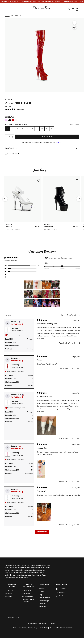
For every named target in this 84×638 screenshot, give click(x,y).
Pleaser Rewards (44, 598)
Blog (40, 595)
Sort (62, 315)
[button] (14, 109)
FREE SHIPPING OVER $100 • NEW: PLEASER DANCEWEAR (36, 1)
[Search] (69, 9)
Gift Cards (8, 596)
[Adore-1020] (61, 199)
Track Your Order (27, 596)
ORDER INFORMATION (28, 585)
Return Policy (26, 590)
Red (6, 120)
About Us (42, 589)
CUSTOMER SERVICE (12, 585)
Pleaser (9, 224)
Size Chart (8, 593)
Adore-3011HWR (17, 331)
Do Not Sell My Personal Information (61, 628)
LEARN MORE (44, 585)
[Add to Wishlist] (38, 180)
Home (7, 16)
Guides (41, 592)
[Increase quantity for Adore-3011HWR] (12, 137)
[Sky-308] (22, 199)
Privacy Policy (32, 628)
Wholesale (42, 606)
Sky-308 (9, 226)
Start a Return (26, 593)
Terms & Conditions (19, 628)
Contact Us (9, 590)
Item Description (11, 148)
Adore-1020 (48, 226)
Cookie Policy (43, 628)
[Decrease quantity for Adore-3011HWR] (6, 137)
